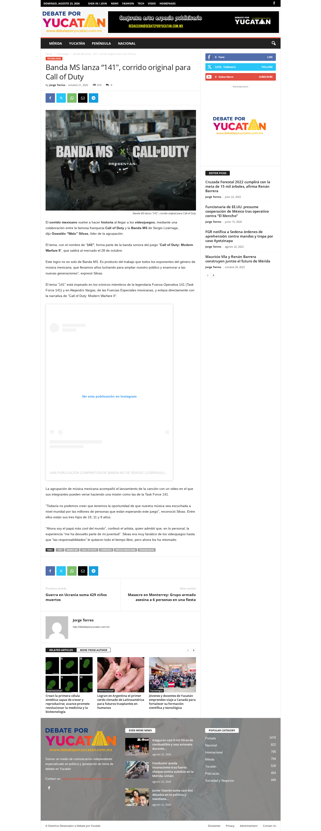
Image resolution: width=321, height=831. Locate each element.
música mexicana (125, 549)
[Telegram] (93, 98)
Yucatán (77, 43)
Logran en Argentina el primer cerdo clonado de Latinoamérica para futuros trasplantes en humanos (120, 702)
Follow (267, 67)
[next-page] (193, 650)
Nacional (127, 43)
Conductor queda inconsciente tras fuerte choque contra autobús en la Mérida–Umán (173, 769)
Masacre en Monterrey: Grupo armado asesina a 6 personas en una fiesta (162, 597)
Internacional (54, 690)
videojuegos (146, 549)
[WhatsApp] (72, 98)
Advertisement (249, 825)
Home (49, 53)
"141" (60, 549)
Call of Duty (89, 549)
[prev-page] (188, 650)
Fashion (128, 3)
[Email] (82, 98)
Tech (141, 3)
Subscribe (266, 76)
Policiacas (212, 773)
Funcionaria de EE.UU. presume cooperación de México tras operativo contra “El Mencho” (237, 211)
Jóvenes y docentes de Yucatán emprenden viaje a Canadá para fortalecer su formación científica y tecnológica (172, 702)
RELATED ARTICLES (61, 650)
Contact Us (269, 825)
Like (270, 57)
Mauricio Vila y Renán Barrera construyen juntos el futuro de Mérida (237, 258)
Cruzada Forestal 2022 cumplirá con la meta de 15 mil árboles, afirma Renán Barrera (237, 186)
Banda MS (72, 549)
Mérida (55, 43)
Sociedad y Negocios (219, 780)
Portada (210, 738)
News (114, 3)
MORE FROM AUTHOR (93, 650)
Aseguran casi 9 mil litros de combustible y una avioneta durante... (172, 744)
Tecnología (63, 53)
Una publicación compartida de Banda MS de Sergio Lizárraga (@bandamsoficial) (124, 473)
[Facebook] (274, 3)
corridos (106, 549)
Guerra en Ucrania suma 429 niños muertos (76, 597)
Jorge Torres (57, 85)
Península (101, 43)
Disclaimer (214, 825)
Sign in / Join (97, 3)
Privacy (230, 825)
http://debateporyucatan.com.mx (91, 626)
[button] (273, 43)
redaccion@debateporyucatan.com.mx (88, 778)
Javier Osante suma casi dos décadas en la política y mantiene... (172, 794)
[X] (61, 98)
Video (152, 3)
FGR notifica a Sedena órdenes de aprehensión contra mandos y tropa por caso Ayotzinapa (239, 236)
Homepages (168, 3)
